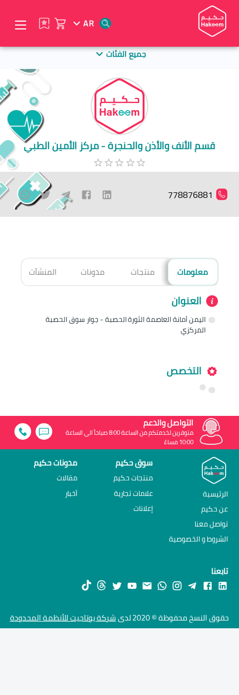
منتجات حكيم (133, 478)
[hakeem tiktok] (86, 585)
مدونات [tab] (92, 271)
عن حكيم (214, 508)
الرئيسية (215, 493)
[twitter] (45, 194)
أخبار (71, 493)
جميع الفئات (126, 53)
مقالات (67, 478)
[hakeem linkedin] (222, 585)
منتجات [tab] (143, 271)
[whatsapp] (25, 194)
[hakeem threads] (101, 585)
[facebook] (86, 194)
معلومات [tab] (192, 271)
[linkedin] (107, 194)
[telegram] (66, 194)
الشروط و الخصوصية (198, 538)
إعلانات (143, 508)
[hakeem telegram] (192, 585)
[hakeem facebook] (207, 585)
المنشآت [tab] (43, 271)
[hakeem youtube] (132, 585)
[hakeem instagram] (177, 585)
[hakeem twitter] (117, 585)
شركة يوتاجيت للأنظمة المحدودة (63, 617)
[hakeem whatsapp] (162, 585)
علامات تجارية (133, 493)
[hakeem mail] (147, 585)
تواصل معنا (211, 523)
